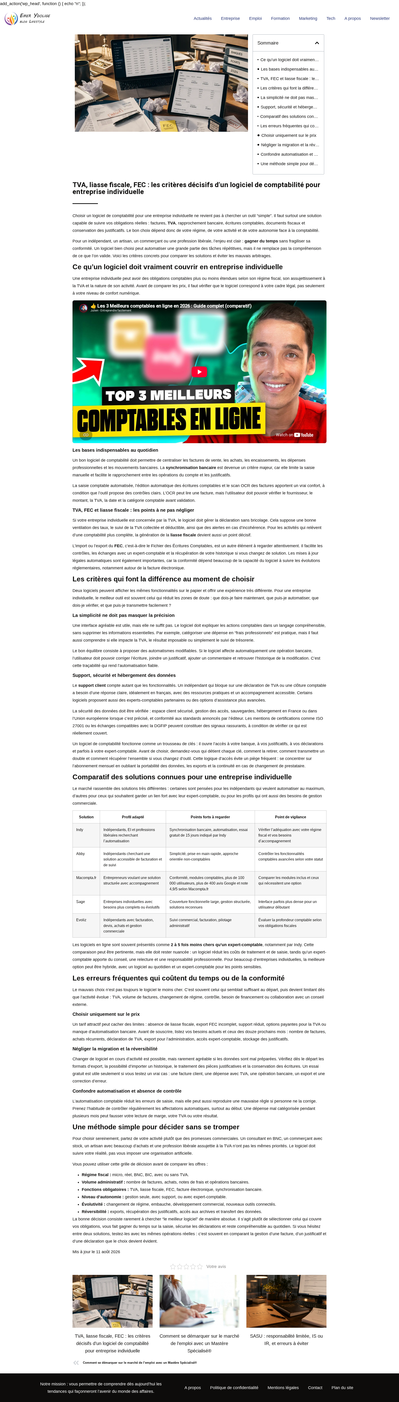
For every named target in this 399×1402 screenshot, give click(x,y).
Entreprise (230, 18)
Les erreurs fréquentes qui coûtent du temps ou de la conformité (290, 126)
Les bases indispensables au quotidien (290, 69)
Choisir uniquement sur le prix (288, 135)
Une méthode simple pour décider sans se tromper (290, 163)
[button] (317, 43)
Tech (330, 18)
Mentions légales (283, 1387)
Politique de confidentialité (234, 1387)
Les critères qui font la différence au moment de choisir (289, 88)
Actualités (203, 18)
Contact (315, 1387)
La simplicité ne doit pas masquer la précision (290, 97)
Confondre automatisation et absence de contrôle (290, 154)
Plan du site (342, 1387)
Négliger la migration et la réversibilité (290, 145)
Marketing (308, 18)
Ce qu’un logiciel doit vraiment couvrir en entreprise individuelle (289, 59)
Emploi (255, 18)
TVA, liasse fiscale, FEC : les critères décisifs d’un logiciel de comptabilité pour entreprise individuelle (112, 1343)
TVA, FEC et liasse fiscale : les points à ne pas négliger (289, 78)
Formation (280, 18)
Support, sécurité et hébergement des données (290, 107)
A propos (353, 18)
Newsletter (380, 18)
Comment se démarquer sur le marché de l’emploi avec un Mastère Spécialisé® (199, 1343)
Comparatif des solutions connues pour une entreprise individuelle (289, 116)
